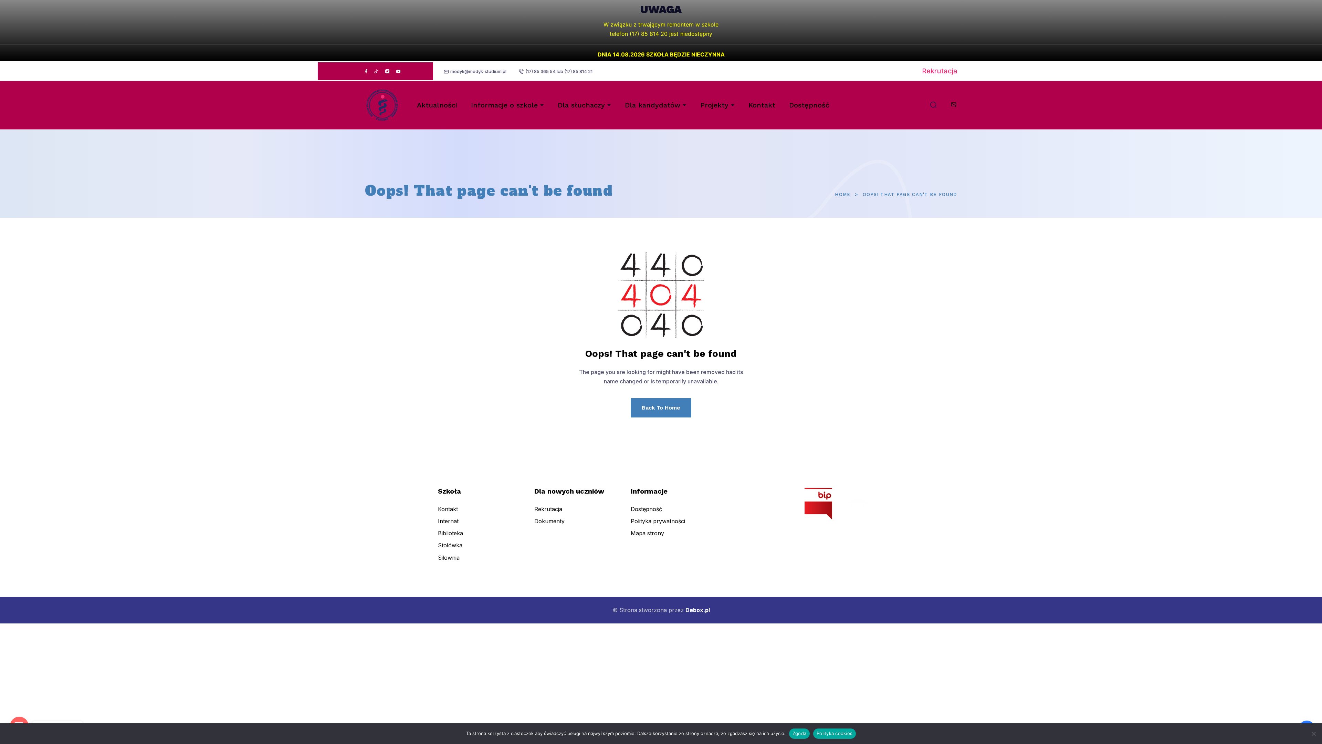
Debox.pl (697, 610)
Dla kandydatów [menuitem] (652, 105)
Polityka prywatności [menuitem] (658, 521)
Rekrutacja (939, 71)
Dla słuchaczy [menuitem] (581, 105)
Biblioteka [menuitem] (450, 533)
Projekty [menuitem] (714, 105)
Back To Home (661, 407)
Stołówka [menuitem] (450, 545)
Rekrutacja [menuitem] (548, 509)
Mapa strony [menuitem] (647, 533)
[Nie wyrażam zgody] (1313, 733)
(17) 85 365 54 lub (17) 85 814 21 (558, 71)
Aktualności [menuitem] (437, 105)
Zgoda (799, 733)
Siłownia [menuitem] (449, 557)
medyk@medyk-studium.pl (478, 71)
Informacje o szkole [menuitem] (504, 105)
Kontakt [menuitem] (761, 105)
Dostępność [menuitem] (809, 105)
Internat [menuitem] (448, 521)
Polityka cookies (834, 733)
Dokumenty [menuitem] (549, 521)
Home (842, 194)
